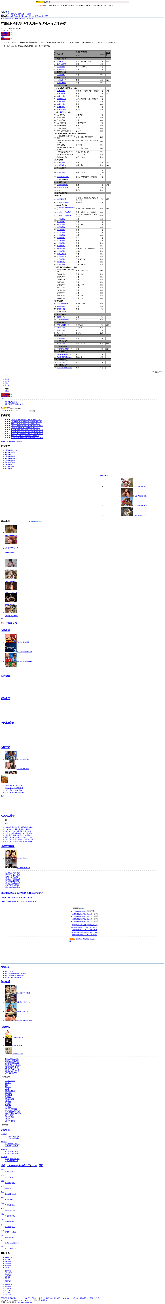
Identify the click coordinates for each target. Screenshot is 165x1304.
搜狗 (105, 5)
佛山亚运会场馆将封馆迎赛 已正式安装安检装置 (27, 438)
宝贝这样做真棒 (13, 1071)
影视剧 (10, 1199)
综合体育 (18, 14)
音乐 (9, 1188)
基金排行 (8, 1259)
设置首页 (4, 1298)
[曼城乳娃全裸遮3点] (12, 548)
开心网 (7, 379)
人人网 (7, 381)
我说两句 (8, 1232)
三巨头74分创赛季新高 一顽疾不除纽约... (19, 833)
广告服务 (35, 1298)
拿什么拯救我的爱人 (13, 887)
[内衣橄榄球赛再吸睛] (127, 505)
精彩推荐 (5, 698)
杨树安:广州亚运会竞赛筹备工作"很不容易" (25, 424)
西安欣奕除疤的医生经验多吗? (15, 975)
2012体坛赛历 (43, 16)
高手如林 (8, 1103)
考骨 (17, 1067)
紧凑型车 (20, 901)
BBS (94, 5)
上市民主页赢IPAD (11, 1073)
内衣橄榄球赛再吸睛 (140, 505)
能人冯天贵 (10, 885)
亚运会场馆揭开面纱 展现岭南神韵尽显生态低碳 (27, 430)
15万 (17, 897)
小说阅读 (8, 1294)
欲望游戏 (16, 1063)
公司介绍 (75, 1298)
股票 (6, 1183)
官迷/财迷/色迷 (17, 1045)
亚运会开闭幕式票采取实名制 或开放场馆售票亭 (27, 434)
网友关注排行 (8, 815)
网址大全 (8, 1279)
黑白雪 (10, 1063)
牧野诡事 (8, 1069)
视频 (78, 5)
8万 (10, 897)
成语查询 (8, 1265)
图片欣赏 (8, 1277)
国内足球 (4, 1142)
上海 (13, 1237)
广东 (16, 1237)
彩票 (29, 14)
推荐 (6, 1071)
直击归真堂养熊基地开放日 (14, 404)
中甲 (14, 1144)
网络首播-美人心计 (23, 858)
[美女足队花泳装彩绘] (127, 496)
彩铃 (14, 1243)
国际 (12, 14)
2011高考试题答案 (11, 1109)
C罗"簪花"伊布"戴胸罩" (11, 616)
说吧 (98, 5)
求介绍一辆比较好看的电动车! (15, 977)
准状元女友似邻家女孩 (11, 593)
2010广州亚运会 (20, 18)
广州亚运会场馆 (10, 456)
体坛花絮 (5, 747)
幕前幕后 (11, 1065)
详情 (89, 911)
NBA (2, 14)
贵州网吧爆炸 (9, 1115)
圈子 (6, 1237)
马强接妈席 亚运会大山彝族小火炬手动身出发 (26, 422)
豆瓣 (6, 383)
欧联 (14, 1153)
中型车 (25, 901)
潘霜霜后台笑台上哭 (23, 1002)
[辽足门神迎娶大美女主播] (11, 544)
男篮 (9, 1138)
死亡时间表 (15, 1069)
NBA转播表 (27, 16)
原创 (9, 1221)
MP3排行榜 (8, 1273)
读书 (6, 1221)
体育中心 (5, 1130)
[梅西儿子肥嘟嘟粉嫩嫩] (11, 567)
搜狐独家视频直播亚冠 (24, 652)
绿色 (13, 1221)
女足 (16, 1146)
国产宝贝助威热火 (23, 769)
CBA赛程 (35, 16)
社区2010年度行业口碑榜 (13, 1113)
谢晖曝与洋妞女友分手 (11, 535)
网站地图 (83, 1298)
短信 (11, 1243)
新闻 (41, 5)
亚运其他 (30, 18)
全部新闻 (90, 1298)
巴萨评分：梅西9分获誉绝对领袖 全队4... (19, 841)
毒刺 (18, 883)
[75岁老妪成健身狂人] (127, 515)
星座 (13, 1205)
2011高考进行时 (10, 1091)
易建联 (17, 1138)
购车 (6, 1194)
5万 (8, 897)
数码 (6, 1227)
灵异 (6, 1067)
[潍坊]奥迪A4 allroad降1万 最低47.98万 (84, 930)
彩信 (17, 1243)
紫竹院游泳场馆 (10, 462)
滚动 (16, 1161)
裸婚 (6, 1065)
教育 (2, 1208)
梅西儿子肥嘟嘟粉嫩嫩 (11, 570)
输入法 (7, 1248)
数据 (17, 1153)
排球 (11, 1159)
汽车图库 (24, 893)
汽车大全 (14, 893)
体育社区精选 (104, 475)
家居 (70, 5)
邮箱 (9, 1237)
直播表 (17, 1136)
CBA (6, 14)
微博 (86, 5)
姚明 (13, 1138)
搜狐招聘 (27, 1298)
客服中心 (42, 1298)
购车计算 (33, 893)
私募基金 (8, 1101)
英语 (13, 1210)
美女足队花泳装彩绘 (140, 496)
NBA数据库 (19, 16)
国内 (9, 14)
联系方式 (49, 1298)
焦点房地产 (24, 1165)
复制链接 (4, 35)
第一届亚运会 (9, 466)
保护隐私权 (57, 1298)
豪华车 (30, 901)
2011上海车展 (9, 1099)
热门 (6, 1059)
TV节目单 (8, 1288)
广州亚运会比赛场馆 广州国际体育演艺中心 (25, 428)
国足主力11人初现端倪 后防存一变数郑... (19, 837)
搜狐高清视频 (8, 846)
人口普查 (8, 1107)
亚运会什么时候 (10, 452)
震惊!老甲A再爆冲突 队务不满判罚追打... (19, 835)
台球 (17, 1159)
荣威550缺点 (9, 971)
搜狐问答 (5, 967)
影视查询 (8, 1261)
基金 (13, 1183)
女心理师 (16, 1059)
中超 (25, 14)
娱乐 (50, 5)
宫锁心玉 (9, 877)
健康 (9, 1216)
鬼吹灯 (16, 1061)
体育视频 (5, 630)
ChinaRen (12, 1165)
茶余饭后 (5, 981)
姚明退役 (8, 1097)
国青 (13, 1146)
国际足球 (4, 1149)
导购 (80, 939)
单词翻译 (8, 1281)
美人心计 (16, 877)
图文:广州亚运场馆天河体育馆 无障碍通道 (25, 436)
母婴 (6, 1205)
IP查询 (7, 1267)
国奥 (9, 1146)
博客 (90, 5)
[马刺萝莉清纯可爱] (11, 601)
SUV (34, 901)
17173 (110, 5)
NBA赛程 (11, 16)
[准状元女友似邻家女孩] (11, 589)
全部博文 (97, 1298)
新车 (77, 939)
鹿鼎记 (7, 1243)
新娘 (9, 1205)
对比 (91, 939)
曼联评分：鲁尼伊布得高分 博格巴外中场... (19, 839)
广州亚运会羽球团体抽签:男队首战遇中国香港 (26, 420)
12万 (13, 897)
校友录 (13, 1232)
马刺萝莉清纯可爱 (10, 604)
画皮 (18, 879)
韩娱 (6, 1188)
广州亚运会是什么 (11, 450)
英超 (6, 1151)
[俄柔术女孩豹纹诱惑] (127, 486)
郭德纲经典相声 (17, 1037)
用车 (87, 939)
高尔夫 (9, 1161)
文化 (2, 1219)
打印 (2, 37)
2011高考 (8, 1119)
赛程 (10, 1136)
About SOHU (67, 1298)
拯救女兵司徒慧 (11, 879)
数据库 (10, 1144)
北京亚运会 (8, 468)
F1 (5, 1161)
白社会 (7, 391)
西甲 (13, 1151)
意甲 (9, 1151)
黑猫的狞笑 (12, 1067)
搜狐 (3, 1165)
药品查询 (8, 1263)
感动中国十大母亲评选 (12, 1111)
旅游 (2, 1214)
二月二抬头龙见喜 (11, 402)
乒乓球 (7, 1159)
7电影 (6, 1085)
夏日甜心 (8, 1083)
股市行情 (8, 1271)
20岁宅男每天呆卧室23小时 (14, 785)
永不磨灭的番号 (10, 1081)
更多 (6, 375)
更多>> (3, 619)
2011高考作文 (9, 1117)
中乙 (17, 1144)
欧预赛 (7, 1153)
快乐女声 (8, 1087)
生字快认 (8, 1292)
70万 (30, 897)
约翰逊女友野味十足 (10, 581)
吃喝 (13, 1216)
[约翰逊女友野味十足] (11, 578)
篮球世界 (4, 1134)
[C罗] (11, 612)
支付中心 (20, 1298)
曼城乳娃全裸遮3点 (10, 552)
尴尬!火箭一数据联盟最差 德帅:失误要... (18, 831)
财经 (56, 5)
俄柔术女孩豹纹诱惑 (140, 486)
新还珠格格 (8, 1095)
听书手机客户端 (17, 1054)
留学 (9, 1210)
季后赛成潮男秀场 (23, 759)
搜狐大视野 (8, 1093)
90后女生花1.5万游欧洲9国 (14, 788)
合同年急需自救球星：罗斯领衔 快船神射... (19, 827)
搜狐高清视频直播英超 (24, 661)
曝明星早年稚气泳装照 (24, 1020)
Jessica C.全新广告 (23, 1011)
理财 (9, 1183)
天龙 (2, 1241)
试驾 (84, 939)
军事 (6, 1172)
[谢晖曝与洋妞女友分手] (11, 532)
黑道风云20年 (9, 1061)
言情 (6, 1063)
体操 (14, 1159)
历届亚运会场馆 (10, 460)
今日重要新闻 (8, 722)
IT (59, 5)
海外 (16, 1151)
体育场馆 (8, 454)
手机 (9, 1227)
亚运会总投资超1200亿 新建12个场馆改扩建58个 (27, 432)
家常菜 (16, 885)
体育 (45, 5)
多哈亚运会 (8, 464)
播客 (6, 1199)
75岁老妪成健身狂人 (140, 515)
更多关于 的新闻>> (11, 441)
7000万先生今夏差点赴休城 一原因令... (18, 829)
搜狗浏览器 (8, 1284)
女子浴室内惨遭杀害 (23, 868)
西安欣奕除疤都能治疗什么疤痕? (16, 973)
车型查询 (8, 1286)
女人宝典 (8, 1290)
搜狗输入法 (8, 1257)
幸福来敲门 (10, 881)
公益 (9, 1172)
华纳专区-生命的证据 (13, 875)
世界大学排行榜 (10, 1121)
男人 (13, 1227)
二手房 (14, 1194)
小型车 (14, 901)
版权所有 (44, 1300)
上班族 (7, 1089)
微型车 (9, 901)
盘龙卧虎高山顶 (11, 883)
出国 (6, 1210)
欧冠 (11, 1153)
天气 (6, 1216)
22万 (20, 897)
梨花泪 (16, 881)
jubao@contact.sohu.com (25, 1302)
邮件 (82, 5)
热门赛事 (5, 676)
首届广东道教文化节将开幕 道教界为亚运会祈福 (27, 426)
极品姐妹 (18, 1065)
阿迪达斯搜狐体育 (7, 18)
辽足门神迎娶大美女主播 (11, 547)
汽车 (62, 5)
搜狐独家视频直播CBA (24, 642)
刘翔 (13, 1161)
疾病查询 (8, 1275)
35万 (23, 897)
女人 (74, 5)
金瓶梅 (10, 1059)
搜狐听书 (5, 1027)
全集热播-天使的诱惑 (13, 873)
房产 (66, 5)
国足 (6, 1146)
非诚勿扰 (8, 1105)
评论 (13, 1172)
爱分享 (7, 385)
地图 (11, 1248)
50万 (27, 897)
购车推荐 (5, 893)
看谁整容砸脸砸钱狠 (23, 993)
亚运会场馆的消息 (11, 458)
